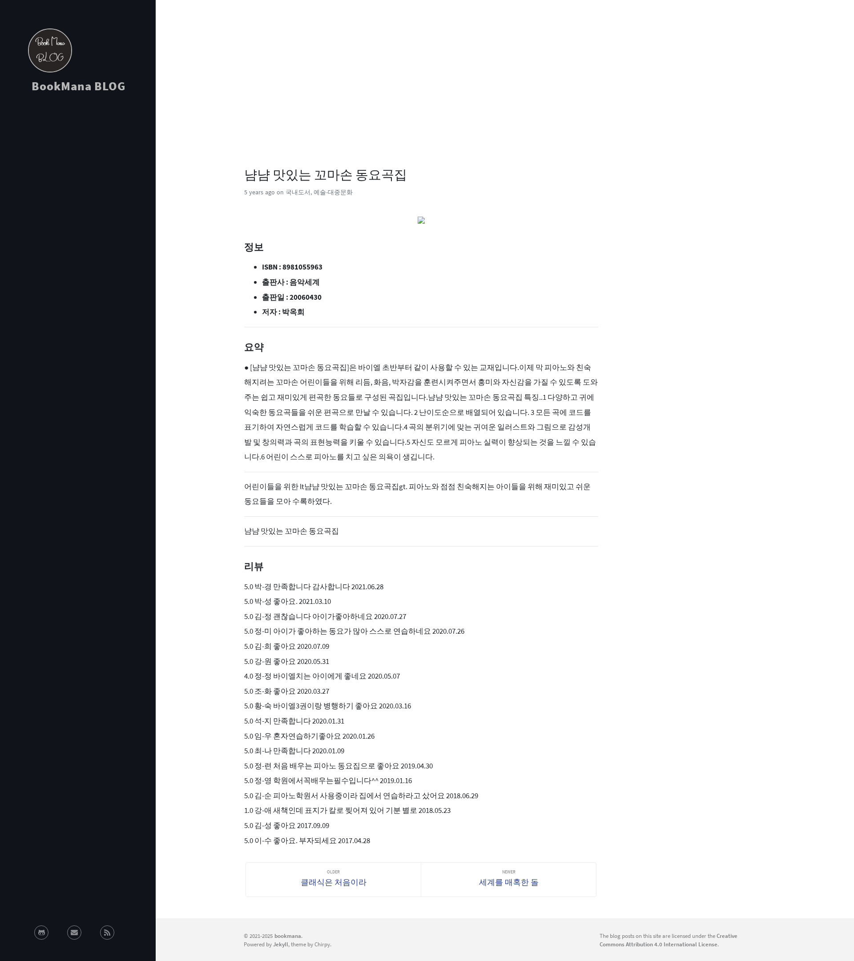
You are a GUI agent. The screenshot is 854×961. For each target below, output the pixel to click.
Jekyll (280, 944)
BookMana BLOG (78, 85)
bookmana (287, 935)
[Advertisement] (78, 179)
